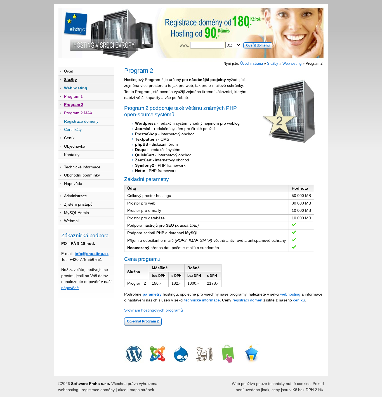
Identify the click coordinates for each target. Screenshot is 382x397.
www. (185, 45)
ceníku (299, 300)
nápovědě (70, 287)
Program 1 (73, 96)
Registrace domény (81, 121)
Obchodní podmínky (82, 175)
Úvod (68, 71)
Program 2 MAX (78, 113)
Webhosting (291, 63)
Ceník (69, 138)
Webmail (71, 221)
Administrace (75, 196)
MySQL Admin (76, 212)
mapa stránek (142, 389)
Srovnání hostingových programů (153, 310)
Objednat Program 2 (143, 321)
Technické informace (82, 167)
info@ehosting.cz (92, 253)
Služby (272, 63)
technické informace (202, 300)
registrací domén (247, 300)
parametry (152, 294)
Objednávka (74, 146)
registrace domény (98, 389)
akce (122, 389)
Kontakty (71, 154)
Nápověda (73, 183)
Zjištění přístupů (78, 204)
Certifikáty (73, 129)
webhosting (290, 294)
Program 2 (73, 104)
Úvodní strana (251, 63)
